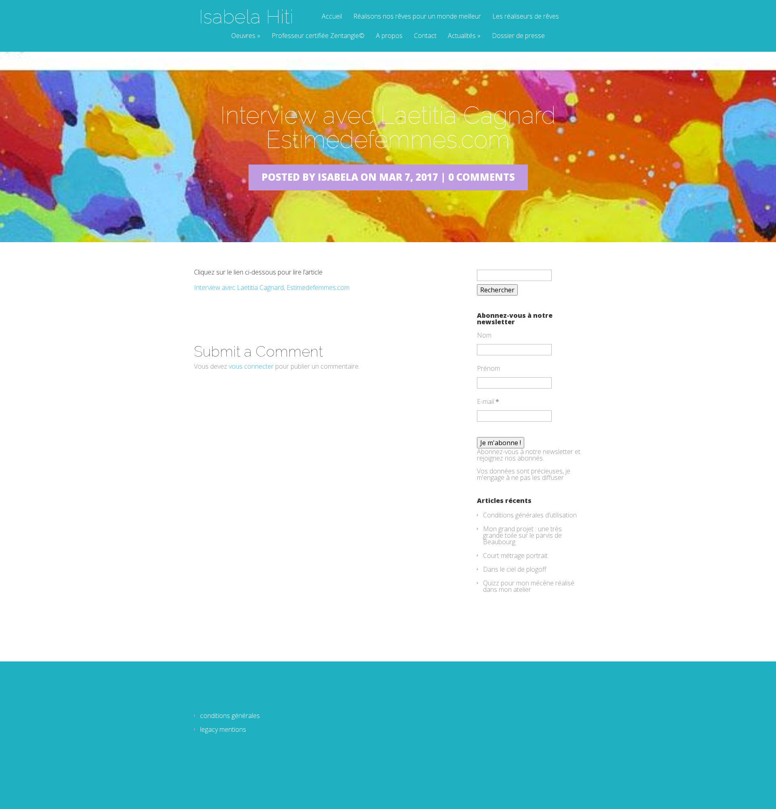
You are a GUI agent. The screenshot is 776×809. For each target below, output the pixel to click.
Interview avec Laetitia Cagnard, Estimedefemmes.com (272, 287)
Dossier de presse (518, 36)
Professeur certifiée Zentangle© (318, 36)
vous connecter (251, 366)
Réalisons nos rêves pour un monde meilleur (417, 17)
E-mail (488, 401)
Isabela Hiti (246, 16)
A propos (389, 36)
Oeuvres (243, 36)
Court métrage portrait (515, 555)
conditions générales (230, 715)
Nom (484, 335)
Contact (425, 36)
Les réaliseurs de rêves (525, 17)
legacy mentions (223, 729)
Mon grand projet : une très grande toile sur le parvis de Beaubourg (522, 535)
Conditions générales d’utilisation (530, 515)
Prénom (488, 368)
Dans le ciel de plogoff (514, 569)
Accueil (332, 17)
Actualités (462, 36)
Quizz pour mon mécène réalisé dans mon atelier (528, 586)
